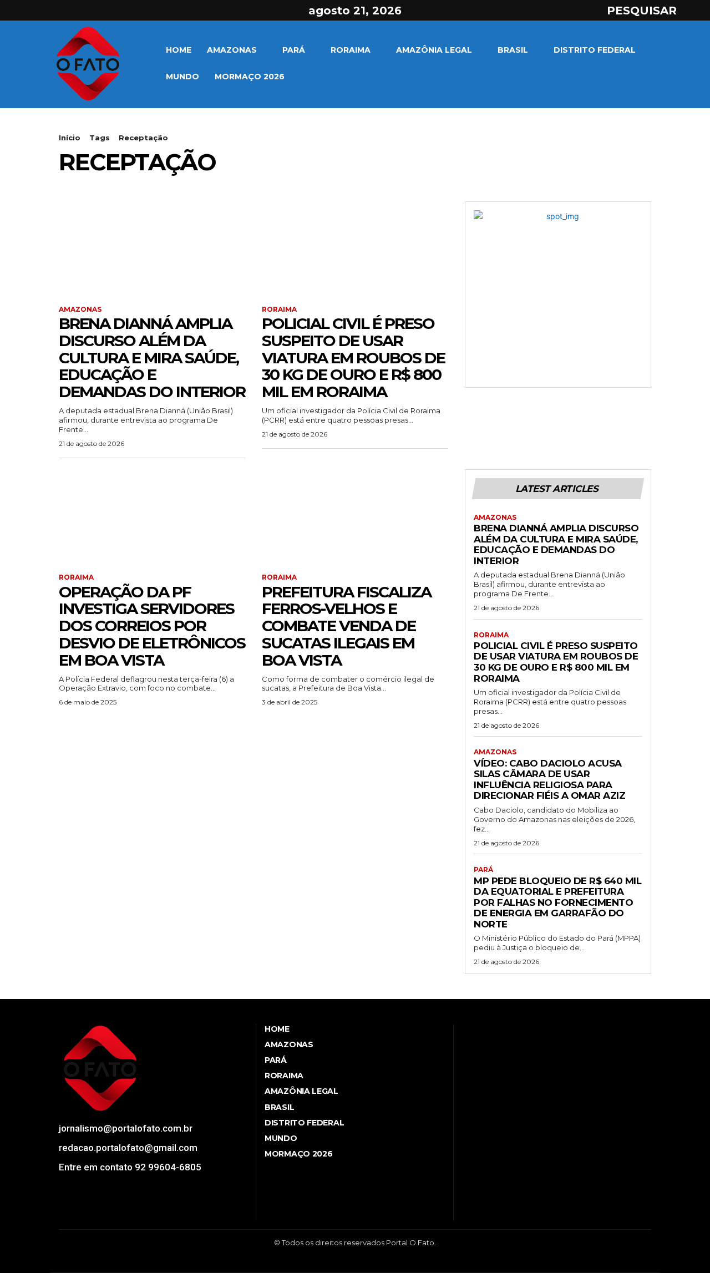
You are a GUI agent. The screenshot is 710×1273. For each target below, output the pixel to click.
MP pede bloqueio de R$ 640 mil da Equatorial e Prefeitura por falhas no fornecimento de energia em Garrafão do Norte (557, 902)
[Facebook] (20, 10)
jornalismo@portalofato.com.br (125, 1128)
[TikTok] (102, 1210)
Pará (483, 870)
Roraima (279, 309)
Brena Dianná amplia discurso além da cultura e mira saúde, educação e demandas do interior (152, 357)
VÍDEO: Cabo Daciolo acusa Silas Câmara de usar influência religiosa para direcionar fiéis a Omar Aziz (549, 780)
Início (69, 137)
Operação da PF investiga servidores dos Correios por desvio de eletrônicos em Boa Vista (152, 626)
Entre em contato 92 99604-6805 (130, 1167)
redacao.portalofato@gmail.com (128, 1147)
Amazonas (80, 309)
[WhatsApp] (144, 1210)
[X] (60, 10)
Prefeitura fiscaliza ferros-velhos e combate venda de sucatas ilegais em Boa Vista (346, 626)
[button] (652, 11)
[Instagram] (40, 10)
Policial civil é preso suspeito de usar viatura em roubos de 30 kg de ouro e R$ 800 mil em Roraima (353, 357)
